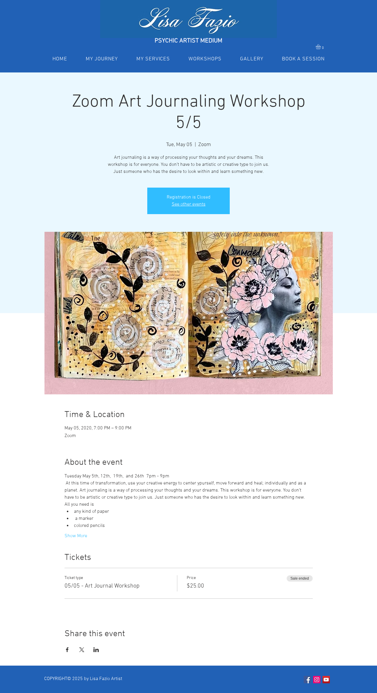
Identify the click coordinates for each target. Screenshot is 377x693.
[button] (321, 46)
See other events (189, 204)
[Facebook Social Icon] (307, 679)
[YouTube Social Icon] (326, 679)
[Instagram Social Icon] (316, 679)
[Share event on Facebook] (67, 649)
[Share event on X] (82, 649)
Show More (76, 536)
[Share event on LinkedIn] (96, 649)
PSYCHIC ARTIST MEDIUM (188, 40)
